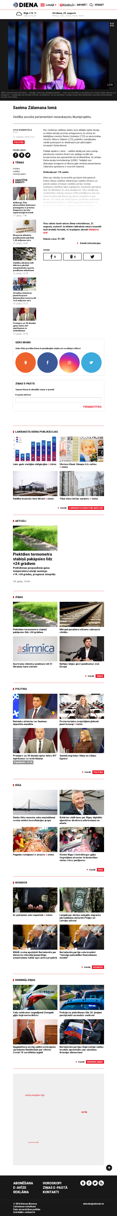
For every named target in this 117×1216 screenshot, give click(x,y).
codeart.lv (30, 1212)
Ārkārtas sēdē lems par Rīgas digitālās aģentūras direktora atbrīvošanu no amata (81, 820)
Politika (18, 142)
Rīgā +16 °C (30, 13)
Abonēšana (23, 1183)
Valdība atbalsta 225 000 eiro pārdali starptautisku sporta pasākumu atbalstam (23, 267)
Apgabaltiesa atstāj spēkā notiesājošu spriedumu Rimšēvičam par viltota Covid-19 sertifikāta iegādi (34, 1050)
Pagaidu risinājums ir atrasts (33, 854)
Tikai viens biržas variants (79, 498)
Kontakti (51, 1192)
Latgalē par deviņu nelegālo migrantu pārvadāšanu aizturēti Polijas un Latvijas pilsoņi (80, 918)
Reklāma (21, 1192)
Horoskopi (52, 1183)
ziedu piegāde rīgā (34, 1095)
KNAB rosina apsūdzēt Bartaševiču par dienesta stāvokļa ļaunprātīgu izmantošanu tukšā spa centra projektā (35, 955)
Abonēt (82, 4)
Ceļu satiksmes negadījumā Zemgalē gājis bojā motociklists (33, 1014)
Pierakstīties (92, 406)
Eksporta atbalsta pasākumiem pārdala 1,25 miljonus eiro (23, 237)
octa (84, 1112)
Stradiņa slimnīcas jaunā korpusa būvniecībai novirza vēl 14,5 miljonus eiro (24, 297)
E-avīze (19, 1188)
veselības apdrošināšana (52, 1125)
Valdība (16, 171)
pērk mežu (56, 1098)
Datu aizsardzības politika (26, 1209)
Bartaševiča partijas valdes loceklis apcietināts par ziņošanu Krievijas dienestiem (82, 1050)
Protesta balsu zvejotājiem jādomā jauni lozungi (79, 723)
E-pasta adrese (23, 394)
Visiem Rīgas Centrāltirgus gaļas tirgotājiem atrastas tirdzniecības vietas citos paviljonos (79, 857)
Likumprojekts (19, 174)
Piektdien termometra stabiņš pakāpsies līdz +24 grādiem (32, 559)
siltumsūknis (75, 1147)
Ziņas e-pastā (55, 1188)
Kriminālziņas (25, 979)
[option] (58, 61)
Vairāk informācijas (90, 243)
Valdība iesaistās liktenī (33, 498)
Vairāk (63, 508)
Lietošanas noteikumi (24, 1206)
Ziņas (19, 597)
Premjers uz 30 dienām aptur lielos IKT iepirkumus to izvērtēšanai (24, 327)
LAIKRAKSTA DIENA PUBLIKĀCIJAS (36, 431)
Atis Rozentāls (22, 129)
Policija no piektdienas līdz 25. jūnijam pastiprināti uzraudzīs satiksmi (81, 1014)
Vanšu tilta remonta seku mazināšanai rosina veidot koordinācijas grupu (34, 819)
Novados (21, 882)
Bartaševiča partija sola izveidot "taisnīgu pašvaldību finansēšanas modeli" (78, 955)
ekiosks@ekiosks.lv (93, 1204)
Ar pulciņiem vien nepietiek (32, 915)
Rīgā (18, 785)
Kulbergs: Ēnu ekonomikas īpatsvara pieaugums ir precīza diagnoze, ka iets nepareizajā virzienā (24, 207)
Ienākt (99, 4)
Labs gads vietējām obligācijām (34, 464)
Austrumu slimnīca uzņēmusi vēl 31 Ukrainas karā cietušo (32, 665)
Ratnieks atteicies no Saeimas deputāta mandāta (30, 723)
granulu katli (33, 1142)
